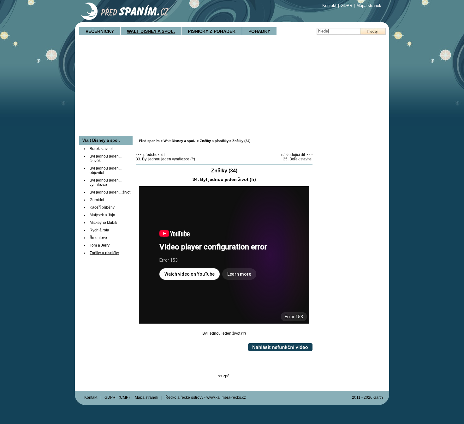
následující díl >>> (296, 154)
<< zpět (224, 376)
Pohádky (259, 31)
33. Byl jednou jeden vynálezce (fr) (165, 159)
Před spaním (149, 141)
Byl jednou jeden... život (110, 192)
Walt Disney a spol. (151, 31)
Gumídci (97, 200)
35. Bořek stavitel (297, 159)
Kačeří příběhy (102, 207)
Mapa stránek (368, 5)
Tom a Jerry (100, 245)
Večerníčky (100, 31)
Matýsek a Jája (102, 215)
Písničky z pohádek (211, 31)
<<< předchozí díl (150, 154)
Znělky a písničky (214, 141)
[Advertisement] (232, 88)
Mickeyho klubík (103, 222)
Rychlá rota (99, 230)
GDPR (346, 5)
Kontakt (329, 5)
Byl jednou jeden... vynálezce (106, 182)
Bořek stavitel (101, 148)
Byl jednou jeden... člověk (106, 158)
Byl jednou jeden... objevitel (106, 170)
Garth (378, 397)
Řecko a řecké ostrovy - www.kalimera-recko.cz (205, 397)
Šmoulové (98, 238)
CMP (124, 397)
